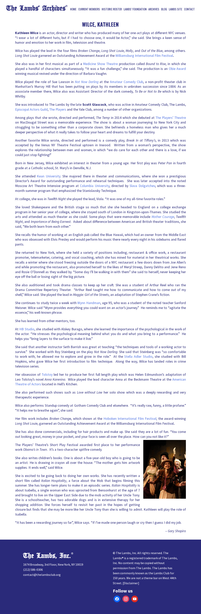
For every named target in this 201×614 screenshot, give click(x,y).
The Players (57, 109)
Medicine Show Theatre (100, 64)
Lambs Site (175, 9)
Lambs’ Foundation (135, 9)
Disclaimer (131, 583)
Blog (164, 9)
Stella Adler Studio (138, 356)
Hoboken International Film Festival (129, 418)
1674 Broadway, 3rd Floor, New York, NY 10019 (53, 564)
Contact (189, 9)
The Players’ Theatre (170, 118)
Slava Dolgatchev (142, 186)
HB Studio (26, 329)
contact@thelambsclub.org (42, 575)
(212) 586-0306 (33, 570)
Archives (153, 9)
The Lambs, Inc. (47, 556)
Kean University (48, 176)
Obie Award (177, 69)
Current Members (89, 9)
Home (73, 9)
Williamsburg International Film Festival (144, 55)
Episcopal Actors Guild (31, 109)
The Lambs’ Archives (35, 8)
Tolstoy (47, 374)
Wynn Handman (88, 303)
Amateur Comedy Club (126, 82)
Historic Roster (112, 9)
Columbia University (94, 186)
